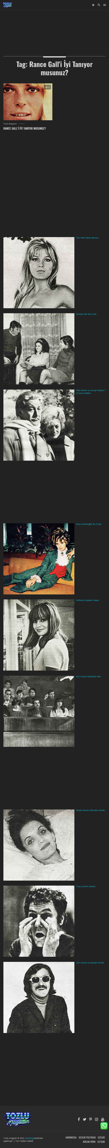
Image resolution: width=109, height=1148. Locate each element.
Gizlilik (101, 1137)
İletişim (101, 1141)
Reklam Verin (89, 1141)
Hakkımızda (71, 1137)
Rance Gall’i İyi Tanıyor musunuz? (24, 128)
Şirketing (29, 1138)
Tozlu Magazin (10, 123)
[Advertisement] (54, 30)
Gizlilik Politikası (87, 1137)
